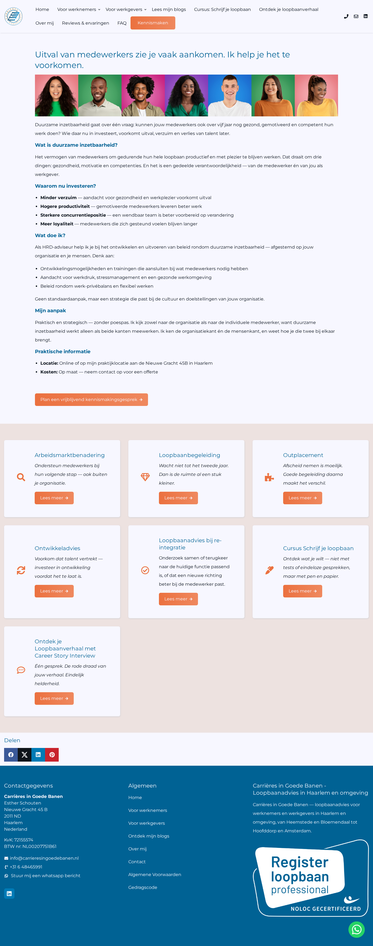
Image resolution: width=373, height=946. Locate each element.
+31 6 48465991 (26, 867)
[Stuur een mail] (356, 16)
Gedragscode (142, 887)
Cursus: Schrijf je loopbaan (222, 9)
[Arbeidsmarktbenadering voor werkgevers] (23, 478)
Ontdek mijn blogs (148, 836)
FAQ (121, 23)
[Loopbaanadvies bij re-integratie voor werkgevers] (147, 571)
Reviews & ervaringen (85, 23)
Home (42, 9)
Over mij (44, 23)
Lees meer (51, 497)
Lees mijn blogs (169, 9)
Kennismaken (153, 22)
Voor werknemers (76, 9)
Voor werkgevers (124, 9)
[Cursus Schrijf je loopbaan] (271, 571)
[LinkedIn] (366, 16)
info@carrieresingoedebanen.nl (44, 858)
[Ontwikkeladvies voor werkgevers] (23, 571)
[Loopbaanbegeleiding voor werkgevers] (147, 478)
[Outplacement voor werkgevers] (271, 478)
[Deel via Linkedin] (38, 755)
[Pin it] (52, 755)
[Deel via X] (24, 755)
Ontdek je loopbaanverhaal (288, 9)
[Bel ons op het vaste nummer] (346, 16)
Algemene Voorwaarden (154, 874)
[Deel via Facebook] (11, 755)
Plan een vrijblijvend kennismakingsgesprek (88, 399)
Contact (137, 861)
